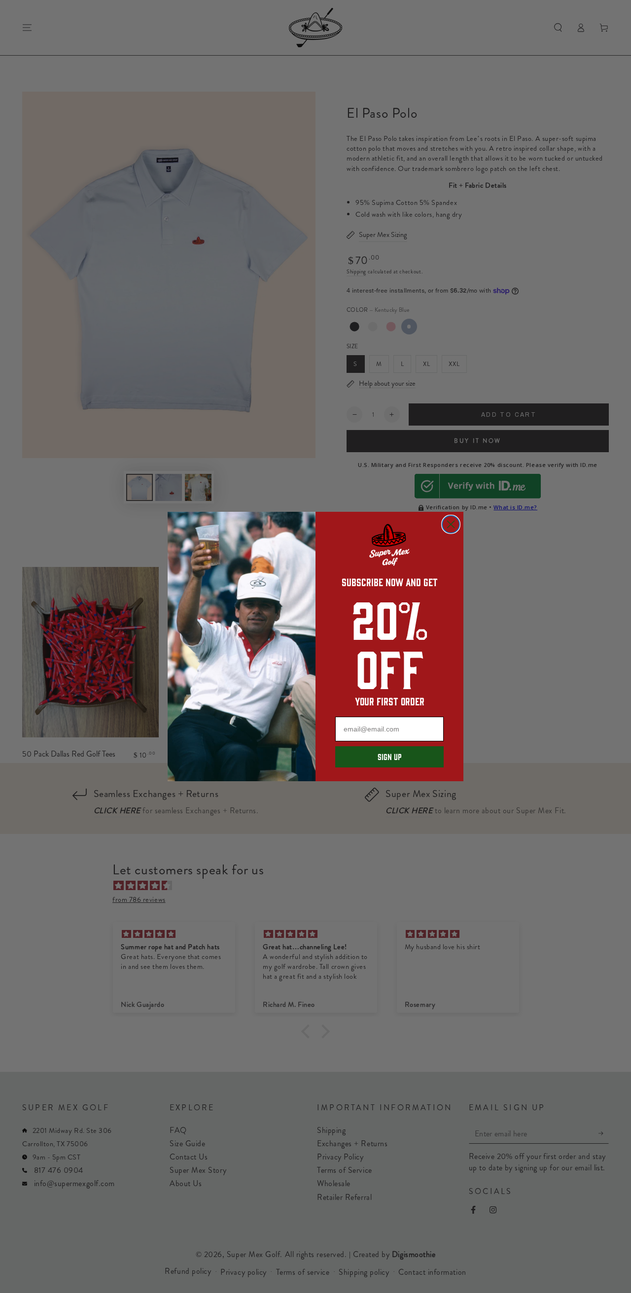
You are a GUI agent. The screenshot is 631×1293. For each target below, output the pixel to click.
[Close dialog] (450, 524)
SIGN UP (389, 757)
